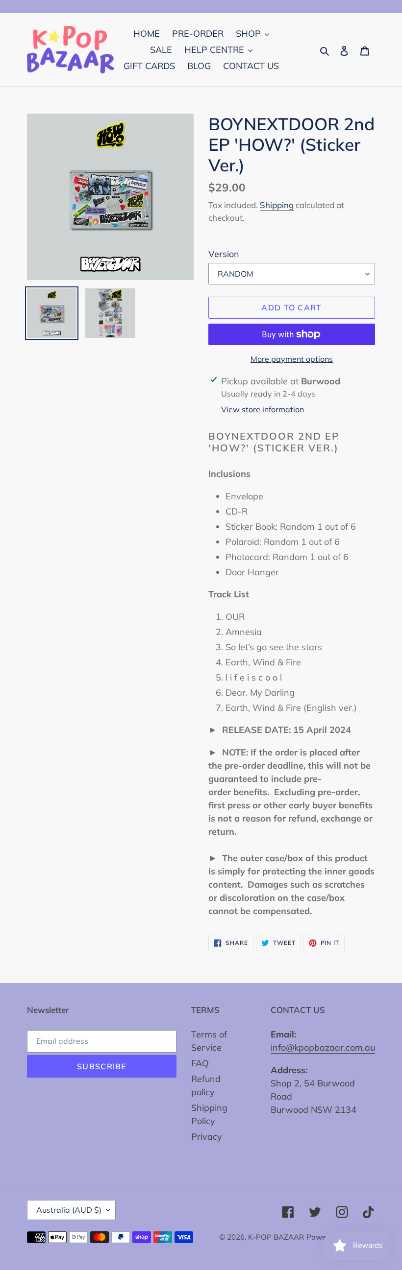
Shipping (277, 205)
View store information (262, 409)
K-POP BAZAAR (276, 1237)
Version (223, 253)
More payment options (292, 359)
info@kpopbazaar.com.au (323, 1047)
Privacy (206, 1136)
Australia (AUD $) (68, 1210)
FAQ (200, 1063)
